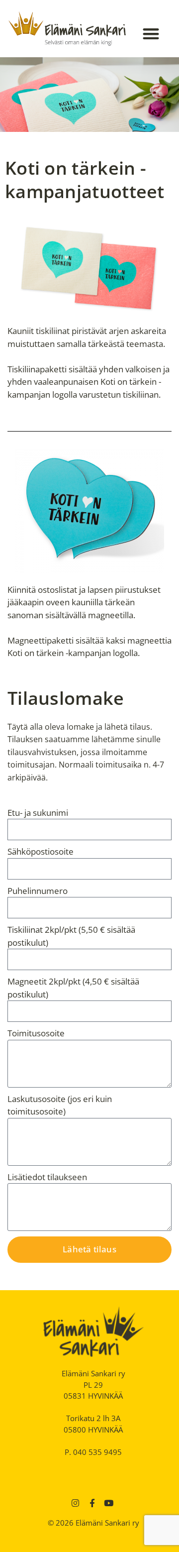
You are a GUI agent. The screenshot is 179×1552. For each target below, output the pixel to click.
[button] (151, 33)
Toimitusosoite (36, 1033)
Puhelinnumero (37, 890)
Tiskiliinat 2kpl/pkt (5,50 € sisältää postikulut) (71, 936)
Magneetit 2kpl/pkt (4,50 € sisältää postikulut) (73, 988)
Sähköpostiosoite (40, 851)
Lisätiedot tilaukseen (47, 1177)
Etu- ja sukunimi (37, 812)
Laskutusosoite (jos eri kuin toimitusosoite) (59, 1105)
